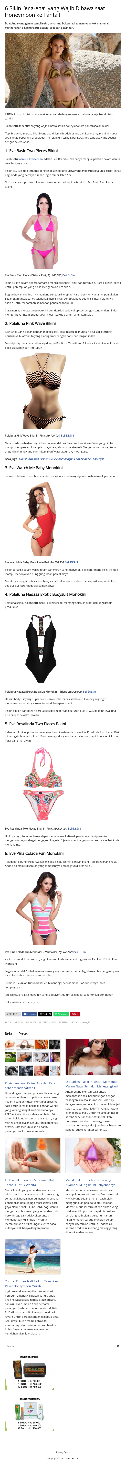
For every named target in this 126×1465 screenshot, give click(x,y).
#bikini (19, 1022)
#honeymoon (47, 1022)
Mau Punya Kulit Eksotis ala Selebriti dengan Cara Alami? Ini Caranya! (61, 459)
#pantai (63, 1022)
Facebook (31, 1014)
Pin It (76, 1014)
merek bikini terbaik (30, 159)
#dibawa (31, 1022)
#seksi (75, 1022)
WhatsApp (62, 1014)
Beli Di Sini (68, 275)
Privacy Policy (63, 1452)
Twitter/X (46, 1014)
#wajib (86, 1022)
